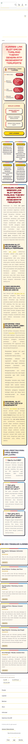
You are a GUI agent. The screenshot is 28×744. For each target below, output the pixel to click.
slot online (11, 333)
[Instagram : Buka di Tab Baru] (15, 737)
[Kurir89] (5, 5)
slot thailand (13, 408)
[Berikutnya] (26, 28)
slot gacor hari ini (19, 293)
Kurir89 (19, 188)
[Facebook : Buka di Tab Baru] (9, 737)
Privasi (8, 740)
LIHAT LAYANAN (14, 133)
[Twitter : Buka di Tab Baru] (12, 737)
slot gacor (12, 251)
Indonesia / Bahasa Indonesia (8, 729)
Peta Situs (21, 740)
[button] (19, 4)
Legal (14, 740)
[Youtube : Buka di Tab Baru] (19, 737)
